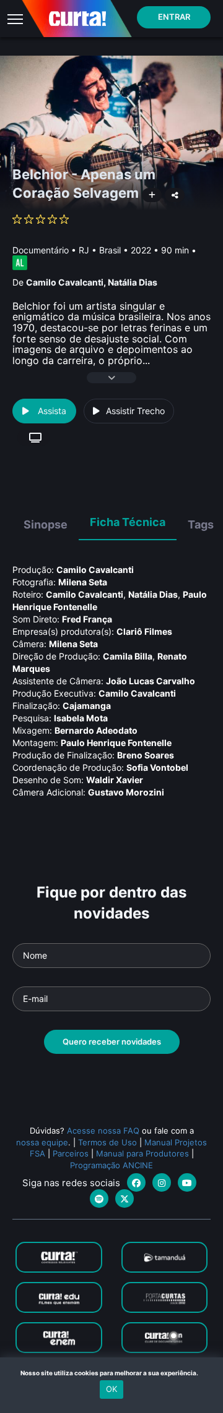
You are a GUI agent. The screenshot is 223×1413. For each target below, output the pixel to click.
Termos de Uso (107, 1142)
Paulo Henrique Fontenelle (116, 742)
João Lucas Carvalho (150, 681)
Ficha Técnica (127, 522)
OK (111, 1389)
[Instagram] (161, 1182)
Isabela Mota (81, 718)
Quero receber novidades (112, 1041)
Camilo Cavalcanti (64, 282)
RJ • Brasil (100, 250)
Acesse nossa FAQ (103, 1130)
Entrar (174, 17)
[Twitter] (124, 1198)
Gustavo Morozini (126, 792)
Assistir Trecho (135, 410)
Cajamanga (87, 705)
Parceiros (71, 1153)
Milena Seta (82, 582)
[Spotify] (99, 1198)
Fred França (87, 619)
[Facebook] (136, 1182)
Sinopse (46, 524)
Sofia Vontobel (157, 767)
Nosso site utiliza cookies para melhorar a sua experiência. (111, 1373)
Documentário (40, 250)
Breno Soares (145, 755)
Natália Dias (132, 282)
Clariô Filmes (144, 631)
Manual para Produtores (142, 1153)
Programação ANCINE (111, 1165)
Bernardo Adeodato (96, 730)
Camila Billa (127, 656)
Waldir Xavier (114, 779)
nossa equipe (42, 1142)
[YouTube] (187, 1182)
